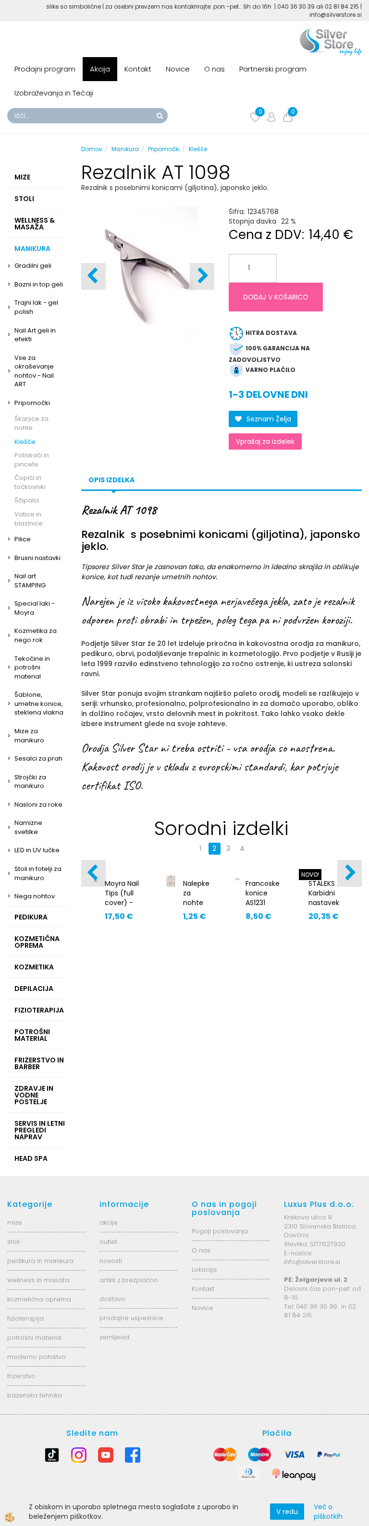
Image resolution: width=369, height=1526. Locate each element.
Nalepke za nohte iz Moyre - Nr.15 (196, 907)
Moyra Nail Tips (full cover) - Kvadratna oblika (122, 903)
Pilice (22, 539)
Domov (91, 149)
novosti (110, 1260)
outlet (108, 1241)
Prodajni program (44, 69)
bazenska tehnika (34, 1395)
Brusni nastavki (37, 557)
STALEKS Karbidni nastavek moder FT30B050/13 (329, 903)
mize (14, 1222)
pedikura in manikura (40, 1260)
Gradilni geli (32, 265)
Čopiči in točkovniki (30, 482)
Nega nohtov (34, 896)
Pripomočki (32, 402)
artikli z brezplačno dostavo (128, 1289)
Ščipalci (26, 500)
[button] (202, 276)
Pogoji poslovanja (220, 1231)
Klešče (25, 441)
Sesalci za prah (38, 758)
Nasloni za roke (38, 804)
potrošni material (34, 1337)
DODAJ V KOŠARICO (275, 297)
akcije (108, 1222)
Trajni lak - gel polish (36, 307)
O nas (214, 69)
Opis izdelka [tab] (111, 480)
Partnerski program (273, 69)
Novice (178, 69)
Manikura (125, 149)
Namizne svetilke (28, 827)
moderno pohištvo (36, 1356)
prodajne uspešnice (131, 1318)
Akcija (100, 69)
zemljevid (114, 1337)
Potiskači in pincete (31, 460)
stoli (13, 1241)
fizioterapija (25, 1318)
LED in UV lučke (37, 850)
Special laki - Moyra (34, 608)
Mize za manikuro (29, 736)
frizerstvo (21, 1376)
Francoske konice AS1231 (263, 893)
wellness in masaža (38, 1280)
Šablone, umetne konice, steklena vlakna (38, 703)
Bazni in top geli (38, 284)
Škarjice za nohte (31, 423)
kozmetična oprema (39, 1299)
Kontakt (137, 69)
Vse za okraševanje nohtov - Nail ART (34, 371)
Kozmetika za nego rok (35, 635)
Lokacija (204, 1269)
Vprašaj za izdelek (265, 441)
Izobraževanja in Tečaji (53, 93)
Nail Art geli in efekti (35, 335)
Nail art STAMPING (30, 581)
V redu (287, 1511)
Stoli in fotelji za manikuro (38, 873)
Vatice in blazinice (28, 519)
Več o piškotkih (328, 1511)
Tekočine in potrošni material (32, 667)
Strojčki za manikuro (30, 782)
